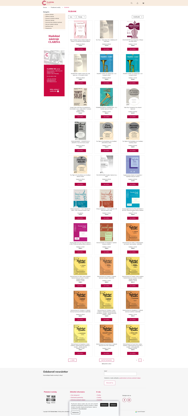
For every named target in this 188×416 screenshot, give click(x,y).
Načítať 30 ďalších (106, 360)
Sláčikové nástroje (49, 16)
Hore (73, 360)
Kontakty (99, 400)
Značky (99, 397)
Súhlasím (113, 405)
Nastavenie (75, 412)
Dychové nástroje (49, 14)
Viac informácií (82, 408)
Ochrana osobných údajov (78, 400)
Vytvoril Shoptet (141, 411)
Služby (99, 395)
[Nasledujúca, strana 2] (140, 360)
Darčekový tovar (49, 26)
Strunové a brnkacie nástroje (52, 18)
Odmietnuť (104, 405)
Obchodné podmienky (77, 397)
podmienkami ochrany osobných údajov (130, 378)
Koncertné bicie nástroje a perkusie (53, 22)
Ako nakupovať (75, 395)
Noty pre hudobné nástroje (51, 24)
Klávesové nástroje (49, 20)
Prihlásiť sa (109, 383)
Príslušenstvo (48, 28)
